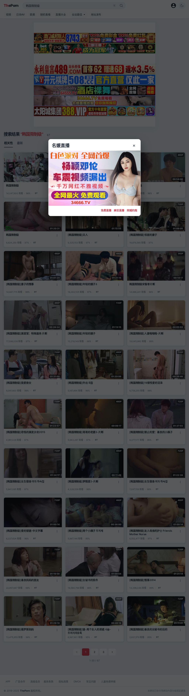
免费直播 (106, 210)
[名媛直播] (94, 348)
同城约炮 (132, 210)
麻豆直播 (119, 210)
